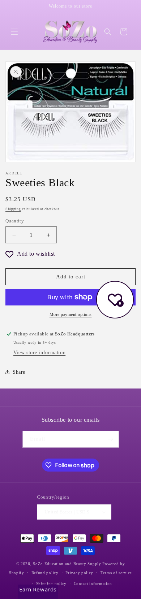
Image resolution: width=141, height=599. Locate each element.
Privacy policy (79, 572)
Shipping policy (51, 583)
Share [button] (19, 372)
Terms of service (116, 572)
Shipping (13, 209)
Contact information (93, 583)
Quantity (14, 220)
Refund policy (45, 572)
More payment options (71, 314)
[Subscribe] (111, 439)
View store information (39, 352)
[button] (14, 32)
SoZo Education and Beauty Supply (67, 563)
